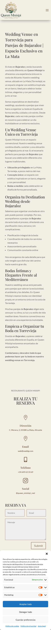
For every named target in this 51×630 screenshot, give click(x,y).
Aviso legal (42, 626)
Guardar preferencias (26, 619)
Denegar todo (25, 612)
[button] (46, 553)
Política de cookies (12, 626)
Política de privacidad (28, 626)
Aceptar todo (25, 604)
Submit (38, 545)
